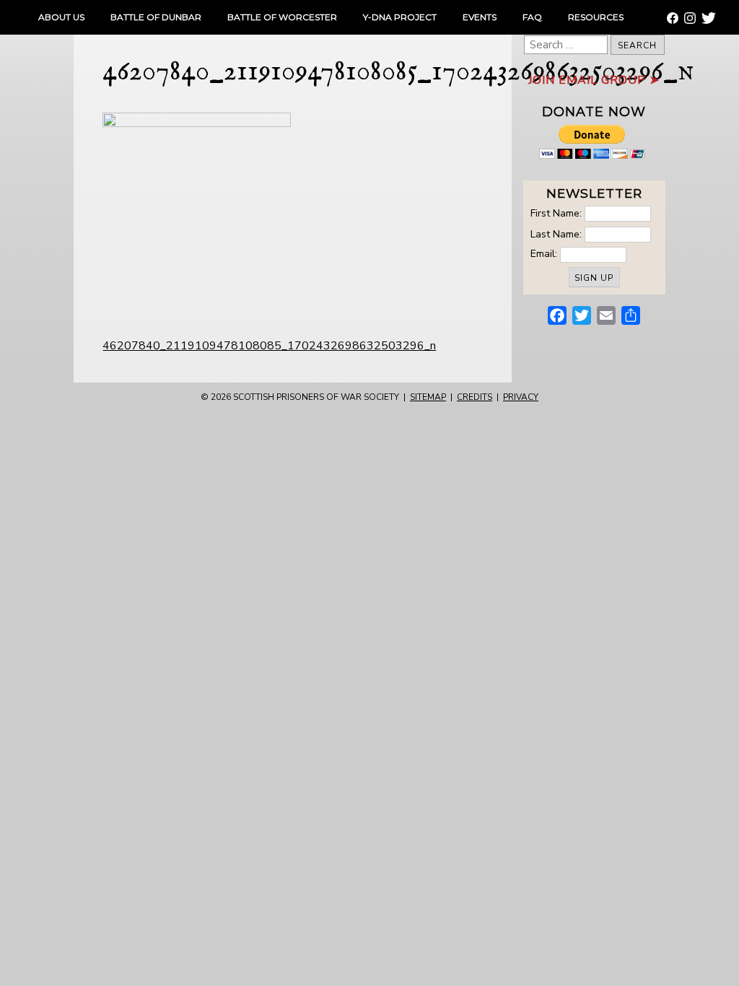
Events (480, 17)
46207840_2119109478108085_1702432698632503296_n (269, 346)
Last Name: (556, 233)
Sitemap (428, 397)
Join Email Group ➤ (594, 80)
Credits (474, 397)
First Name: (556, 213)
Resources (596, 17)
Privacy (520, 397)
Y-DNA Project (400, 17)
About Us (61, 17)
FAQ (532, 17)
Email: (545, 254)
